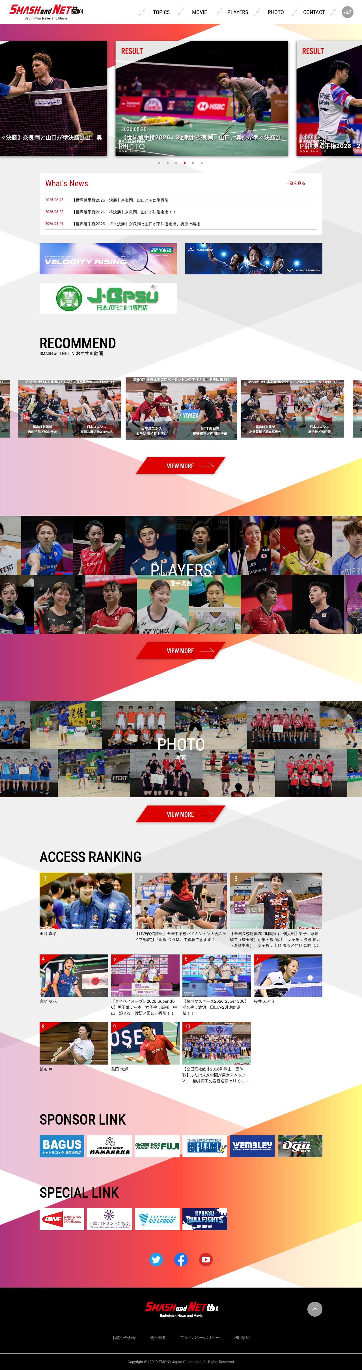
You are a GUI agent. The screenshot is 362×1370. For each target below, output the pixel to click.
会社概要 (158, 1337)
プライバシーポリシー (200, 1337)
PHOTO (276, 12)
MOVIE (199, 12)
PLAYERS (237, 12)
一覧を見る (295, 183)
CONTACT (314, 12)
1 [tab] (160, 163)
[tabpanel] (181, 98)
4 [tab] (185, 163)
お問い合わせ (124, 1337)
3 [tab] (177, 163)
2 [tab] (168, 163)
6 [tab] (202, 163)
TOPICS (161, 12)
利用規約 (242, 1337)
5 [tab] (194, 163)
